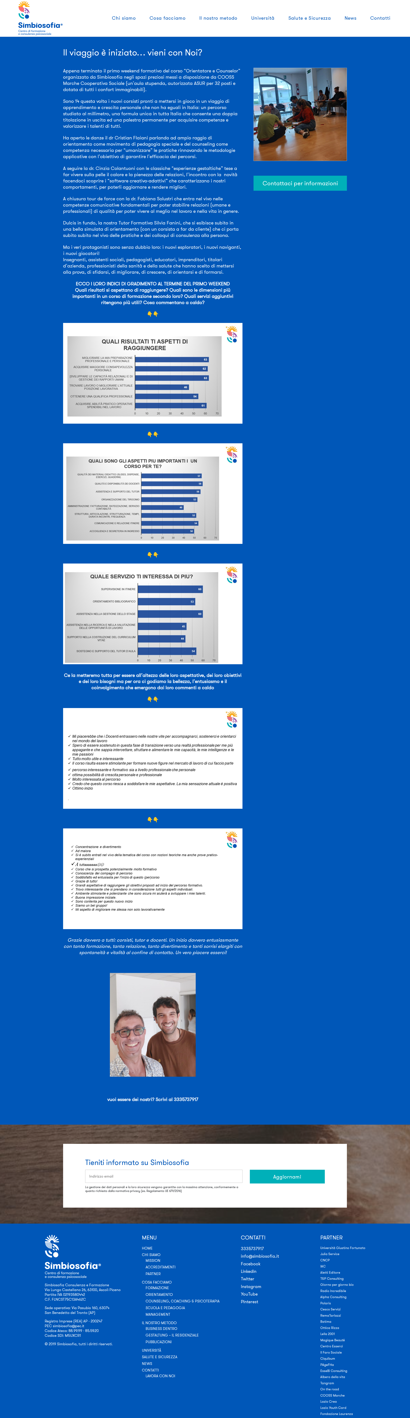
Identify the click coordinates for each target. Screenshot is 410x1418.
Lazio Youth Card (333, 1408)
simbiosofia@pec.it (68, 1326)
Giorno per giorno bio (337, 1285)
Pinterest (249, 1301)
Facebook (250, 1263)
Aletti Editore (330, 1272)
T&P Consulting (332, 1279)
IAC (323, 1266)
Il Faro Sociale (331, 1352)
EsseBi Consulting (333, 1371)
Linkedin (248, 1271)
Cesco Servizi (330, 1309)
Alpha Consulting (333, 1297)
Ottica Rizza (329, 1328)
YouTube (249, 1294)
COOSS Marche (332, 1395)
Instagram (251, 1286)
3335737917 (252, 1248)
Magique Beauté (332, 1340)
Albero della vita (332, 1377)
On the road (329, 1389)
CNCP (325, 1260)
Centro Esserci (331, 1346)
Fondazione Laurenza (336, 1414)
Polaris (325, 1303)
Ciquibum (327, 1358)
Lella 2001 (327, 1334)
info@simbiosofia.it (260, 1256)
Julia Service (329, 1254)
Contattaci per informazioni (300, 183)
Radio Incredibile (333, 1291)
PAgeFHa (327, 1365)
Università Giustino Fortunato (342, 1248)
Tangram (327, 1383)
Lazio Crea (328, 1401)
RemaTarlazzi (330, 1315)
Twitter (247, 1278)
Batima (325, 1322)
